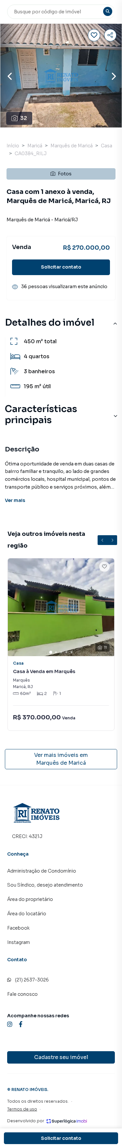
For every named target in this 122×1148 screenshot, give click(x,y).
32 (23, 118)
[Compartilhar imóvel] (110, 35)
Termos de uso (22, 1109)
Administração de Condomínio (41, 871)
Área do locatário (26, 914)
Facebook (18, 928)
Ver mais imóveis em (61, 759)
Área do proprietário (30, 899)
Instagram (18, 942)
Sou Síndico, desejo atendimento (45, 885)
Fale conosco (22, 994)
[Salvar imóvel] (94, 35)
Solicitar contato (61, 267)
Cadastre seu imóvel (61, 1057)
